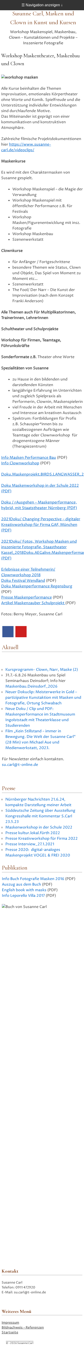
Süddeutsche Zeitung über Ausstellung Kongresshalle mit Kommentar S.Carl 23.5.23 (40, 816)
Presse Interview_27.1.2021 (29, 844)
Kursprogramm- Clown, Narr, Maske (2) (41, 669)
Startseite (10, 1332)
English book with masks (24, 890)
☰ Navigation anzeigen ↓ (42, 5)
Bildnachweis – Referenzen (23, 1327)
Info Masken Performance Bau (28, 457)
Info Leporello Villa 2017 (23, 895)
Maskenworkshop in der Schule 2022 (38, 827)
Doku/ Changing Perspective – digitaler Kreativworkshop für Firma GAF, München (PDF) (40, 525)
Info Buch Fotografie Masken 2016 (33, 878)
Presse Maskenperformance (26, 597)
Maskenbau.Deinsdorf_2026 (31, 686)
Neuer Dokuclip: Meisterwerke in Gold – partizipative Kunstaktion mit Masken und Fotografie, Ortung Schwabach (43, 697)
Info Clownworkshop (20, 463)
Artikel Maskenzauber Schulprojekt (33, 603)
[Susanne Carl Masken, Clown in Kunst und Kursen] (21, 631)
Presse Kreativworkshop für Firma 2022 (41, 838)
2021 (5, 519)
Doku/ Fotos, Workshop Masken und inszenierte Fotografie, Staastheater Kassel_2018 (39, 547)
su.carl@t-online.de (20, 764)
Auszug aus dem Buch (21, 884)
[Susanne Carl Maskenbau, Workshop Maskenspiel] (8, 631)
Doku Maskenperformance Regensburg (36, 586)
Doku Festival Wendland (23, 580)
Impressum (10, 1322)
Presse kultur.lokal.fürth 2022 (32, 833)
